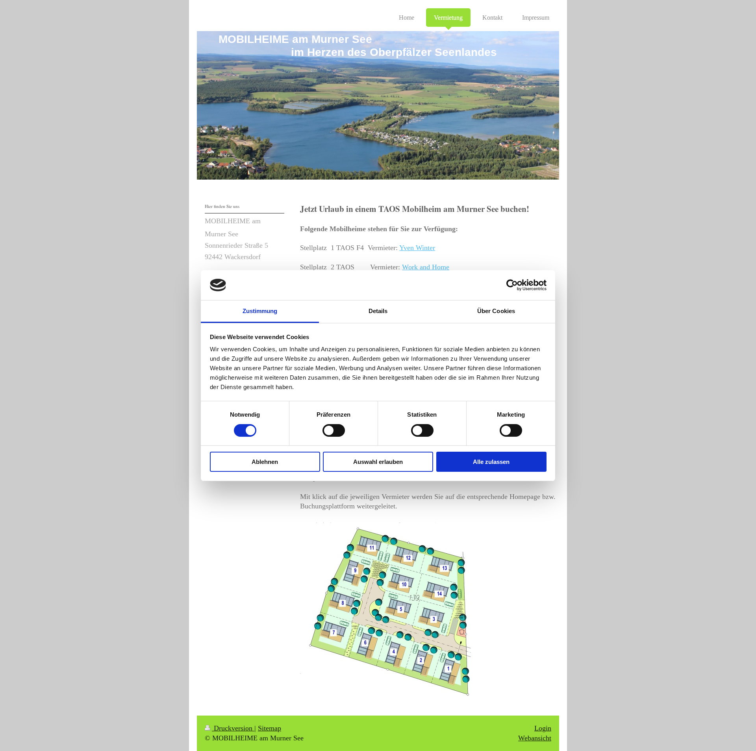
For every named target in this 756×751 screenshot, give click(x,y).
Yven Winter (417, 248)
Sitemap (269, 728)
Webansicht (534, 738)
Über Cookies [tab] (496, 311)
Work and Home (425, 267)
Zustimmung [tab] (260, 311)
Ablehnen (265, 461)
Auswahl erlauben (378, 461)
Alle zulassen (491, 461)
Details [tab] (378, 311)
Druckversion (233, 728)
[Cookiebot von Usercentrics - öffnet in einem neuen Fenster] (512, 285)
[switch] (333, 430)
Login (542, 728)
